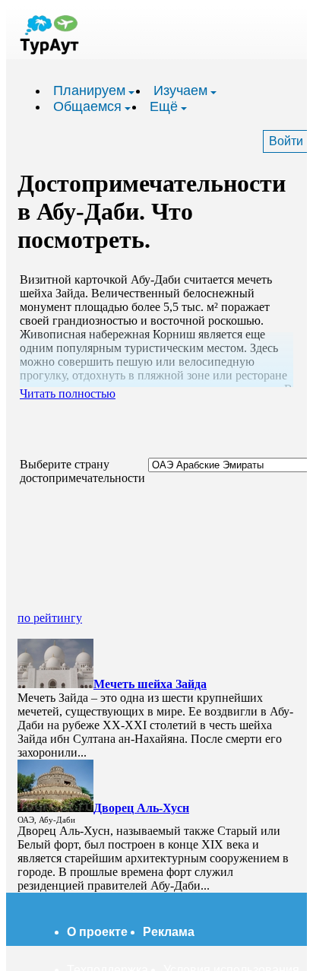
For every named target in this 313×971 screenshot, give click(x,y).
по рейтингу (49, 617)
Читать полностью (67, 393)
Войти (286, 141)
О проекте (97, 931)
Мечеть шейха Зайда (150, 683)
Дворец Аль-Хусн (141, 807)
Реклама (168, 931)
